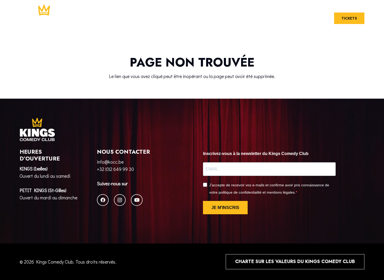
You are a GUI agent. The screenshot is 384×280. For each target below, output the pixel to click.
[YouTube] (137, 200)
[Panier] (311, 18)
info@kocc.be (110, 162)
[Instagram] (120, 200)
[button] (322, 18)
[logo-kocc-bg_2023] (44, 18)
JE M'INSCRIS (225, 207)
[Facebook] (103, 200)
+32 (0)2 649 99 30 (115, 169)
